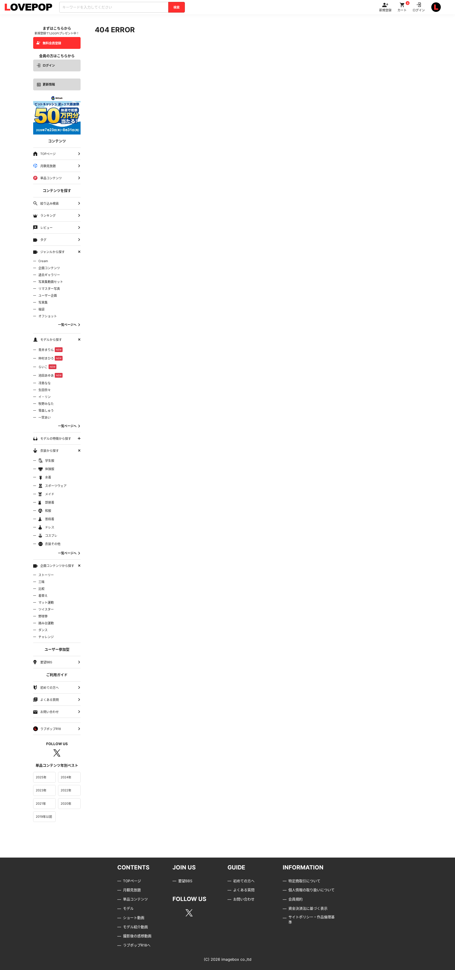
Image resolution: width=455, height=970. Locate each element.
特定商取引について (304, 881)
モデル (128, 908)
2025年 (41, 777)
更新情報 (49, 84)
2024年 (66, 777)
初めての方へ (244, 881)
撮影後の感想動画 (137, 936)
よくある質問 (244, 890)
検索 (176, 7)
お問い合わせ (244, 899)
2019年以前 (44, 816)
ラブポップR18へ (136, 945)
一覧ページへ (67, 324)
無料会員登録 (52, 43)
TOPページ (132, 881)
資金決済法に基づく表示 (308, 908)
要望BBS (185, 881)
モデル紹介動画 (135, 927)
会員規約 (295, 899)
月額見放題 (132, 890)
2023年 (41, 790)
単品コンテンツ (135, 899)
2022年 (66, 790)
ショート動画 (133, 917)
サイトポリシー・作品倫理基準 (311, 920)
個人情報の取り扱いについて (311, 890)
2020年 (66, 803)
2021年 (41, 803)
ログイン (49, 65)
